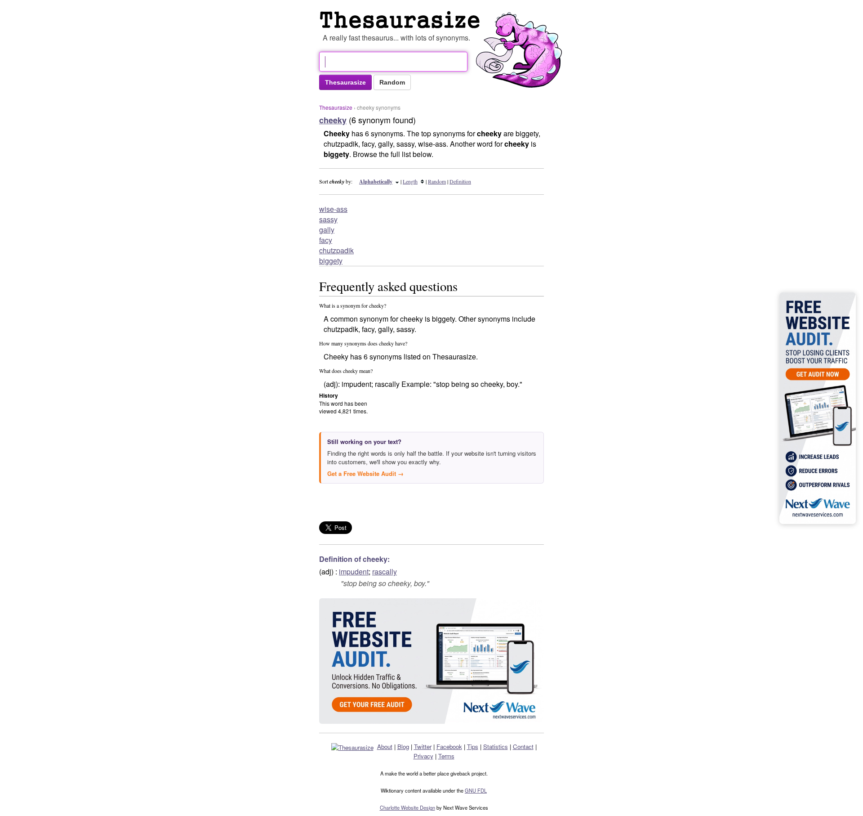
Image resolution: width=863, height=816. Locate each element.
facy (325, 240)
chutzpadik (336, 250)
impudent (354, 571)
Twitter (423, 746)
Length (410, 181)
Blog (403, 746)
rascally (384, 571)
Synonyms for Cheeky (402, 20)
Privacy (423, 756)
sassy (328, 219)
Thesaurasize (335, 107)
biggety (331, 261)
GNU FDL (476, 790)
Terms (446, 756)
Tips (472, 746)
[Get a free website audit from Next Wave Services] (431, 661)
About (384, 746)
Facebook (449, 746)
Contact (523, 746)
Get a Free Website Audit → (365, 473)
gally (326, 229)
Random (437, 181)
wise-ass (333, 209)
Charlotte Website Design (407, 807)
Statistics (495, 746)
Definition (460, 181)
